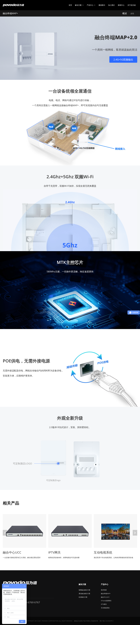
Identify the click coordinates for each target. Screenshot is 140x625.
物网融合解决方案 (84, 590)
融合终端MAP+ (106, 593)
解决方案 (79, 5)
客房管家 (104, 590)
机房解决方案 (83, 597)
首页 (70, 5)
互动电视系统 (105, 608)
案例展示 (102, 5)
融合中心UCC (105, 597)
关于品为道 (131, 5)
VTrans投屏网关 (106, 601)
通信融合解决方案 (84, 593)
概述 (124, 13)
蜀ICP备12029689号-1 (107, 621)
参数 (132, 13)
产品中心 (91, 5)
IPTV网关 (104, 604)
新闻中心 (121, 5)
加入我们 (111, 5)
